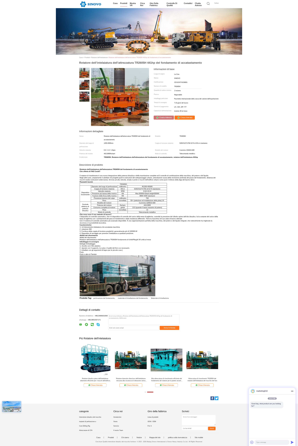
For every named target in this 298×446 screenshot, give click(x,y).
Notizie (139, 437)
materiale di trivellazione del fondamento (133, 298)
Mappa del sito (154, 437)
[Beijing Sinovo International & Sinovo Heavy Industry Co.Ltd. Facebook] (212, 398)
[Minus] (292, 391)
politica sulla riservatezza (177, 437)
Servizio (116, 426)
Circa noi (142, 4)
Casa (115, 3)
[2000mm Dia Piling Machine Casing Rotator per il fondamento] (95, 360)
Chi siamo (125, 437)
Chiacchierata (186, 117)
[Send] (292, 442)
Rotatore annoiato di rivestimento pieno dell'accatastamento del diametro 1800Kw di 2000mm (202, 380)
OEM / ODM (152, 421)
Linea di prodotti (153, 417)
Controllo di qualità (172, 4)
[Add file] (252, 442)
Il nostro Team (118, 430)
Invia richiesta (169, 328)
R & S (150, 426)
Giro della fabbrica (154, 4)
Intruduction (117, 417)
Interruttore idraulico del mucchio (90, 417)
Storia (115, 421)
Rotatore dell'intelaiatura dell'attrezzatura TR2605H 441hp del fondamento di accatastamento (140, 57)
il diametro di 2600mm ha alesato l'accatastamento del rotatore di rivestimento (131, 380)
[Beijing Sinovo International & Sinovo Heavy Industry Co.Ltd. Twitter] (216, 398)
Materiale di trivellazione (160, 298)
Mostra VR (133, 4)
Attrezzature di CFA (85, 430)
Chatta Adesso (198, 4)
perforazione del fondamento (104, 298)
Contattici (188, 3)
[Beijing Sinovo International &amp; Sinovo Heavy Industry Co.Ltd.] (90, 4)
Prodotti (123, 3)
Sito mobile (199, 437)
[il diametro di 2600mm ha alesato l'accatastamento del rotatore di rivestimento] (131, 360)
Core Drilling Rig (84, 426)
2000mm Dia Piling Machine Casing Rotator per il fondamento (95, 380)
